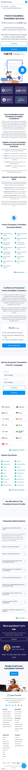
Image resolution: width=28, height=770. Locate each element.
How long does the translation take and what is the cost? (12, 561)
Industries (16, 730)
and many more (20, 272)
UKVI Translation (18, 715)
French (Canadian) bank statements (7, 248)
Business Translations (7, 715)
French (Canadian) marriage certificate (7, 252)
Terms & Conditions (18, 741)
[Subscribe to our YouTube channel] (19, 705)
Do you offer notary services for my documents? (12, 593)
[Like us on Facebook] (22, 705)
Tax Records (19, 476)
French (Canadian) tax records (21, 248)
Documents (17, 720)
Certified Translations (7, 711)
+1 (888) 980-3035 (19, 745)
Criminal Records (6, 464)
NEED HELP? (24, 766)
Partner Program (6, 745)
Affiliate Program (6, 743)
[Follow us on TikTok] (16, 705)
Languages (13, 6)
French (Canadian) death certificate (21, 252)
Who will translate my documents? (12, 577)
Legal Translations (6, 722)
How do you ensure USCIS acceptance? (10, 602)
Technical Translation (19, 728)
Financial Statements (21, 464)
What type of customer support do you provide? (13, 610)
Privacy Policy (17, 743)
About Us (4, 737)
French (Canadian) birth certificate (7, 234)
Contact (4, 754)
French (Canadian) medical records (6, 243)
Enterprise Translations (7, 726)
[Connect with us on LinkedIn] (12, 705)
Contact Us (14, 639)
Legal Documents (20, 485)
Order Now (14, 49)
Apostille (5, 467)
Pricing (4, 739)
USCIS (4, 473)
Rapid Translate (4, 6)
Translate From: (6, 371)
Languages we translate (17, 450)
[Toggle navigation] (26, 2)
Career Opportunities (19, 739)
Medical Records (20, 473)
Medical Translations (7, 724)
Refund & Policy (6, 741)
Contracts (5, 476)
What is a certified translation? (11, 546)
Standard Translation (7, 713)
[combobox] (4, 768)
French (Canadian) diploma (6, 257)
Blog (3, 752)
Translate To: (5, 379)
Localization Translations (7, 720)
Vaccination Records (21, 470)
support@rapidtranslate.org (14, 702)
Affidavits (19, 467)
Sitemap (4, 756)
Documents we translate (17, 490)
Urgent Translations (18, 726)
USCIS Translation (18, 711)
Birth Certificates (6, 461)
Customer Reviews (6, 747)
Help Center (5, 750)
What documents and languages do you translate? (12, 569)
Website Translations (19, 724)
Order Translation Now (14, 345)
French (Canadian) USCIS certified (22, 234)
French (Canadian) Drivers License (22, 239)
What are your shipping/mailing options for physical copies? (13, 585)
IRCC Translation (18, 713)
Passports (5, 482)
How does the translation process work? (12, 528)
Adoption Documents (7, 485)
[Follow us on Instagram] (6, 705)
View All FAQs (21, 618)
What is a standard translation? (11, 553)
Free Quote (14, 43)
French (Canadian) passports (6, 266)
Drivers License (6, 479)
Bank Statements (20, 479)
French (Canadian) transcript (6, 239)
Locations (17, 737)
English (2, 768)
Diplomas (19, 461)
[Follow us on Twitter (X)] (9, 705)
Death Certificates (20, 482)
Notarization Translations (7, 718)
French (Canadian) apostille (20, 257)
